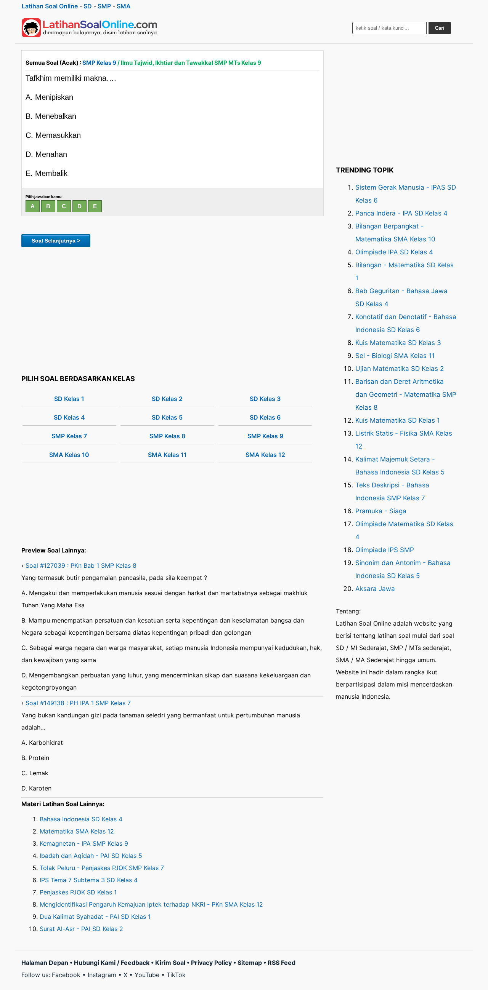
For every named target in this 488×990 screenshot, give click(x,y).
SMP (104, 6)
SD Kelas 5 (167, 417)
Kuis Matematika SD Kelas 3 (398, 342)
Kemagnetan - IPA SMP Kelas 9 (84, 843)
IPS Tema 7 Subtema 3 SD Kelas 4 (89, 880)
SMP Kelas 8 (167, 436)
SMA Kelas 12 (265, 454)
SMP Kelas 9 (99, 62)
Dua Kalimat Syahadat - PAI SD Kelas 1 (95, 916)
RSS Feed (281, 962)
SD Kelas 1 (69, 398)
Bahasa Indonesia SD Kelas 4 (81, 819)
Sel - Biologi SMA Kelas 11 (395, 355)
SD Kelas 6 (265, 417)
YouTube (147, 975)
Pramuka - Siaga (380, 511)
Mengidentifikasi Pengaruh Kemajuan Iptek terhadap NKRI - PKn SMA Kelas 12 (151, 904)
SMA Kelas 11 (167, 454)
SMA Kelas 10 (69, 454)
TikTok (176, 975)
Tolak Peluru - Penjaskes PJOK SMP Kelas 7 (102, 868)
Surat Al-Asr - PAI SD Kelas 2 (81, 929)
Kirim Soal (170, 962)
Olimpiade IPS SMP (384, 550)
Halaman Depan (44, 962)
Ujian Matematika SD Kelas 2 (399, 368)
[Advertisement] (172, 309)
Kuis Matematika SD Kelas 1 (397, 420)
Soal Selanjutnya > (56, 241)
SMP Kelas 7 (69, 436)
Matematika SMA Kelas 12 (77, 831)
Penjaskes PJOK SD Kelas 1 (78, 892)
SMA (124, 6)
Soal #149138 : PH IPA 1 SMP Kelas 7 (78, 703)
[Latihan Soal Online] (89, 27)
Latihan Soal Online (50, 6)
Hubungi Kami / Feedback (111, 962)
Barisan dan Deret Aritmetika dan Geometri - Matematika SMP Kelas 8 (405, 394)
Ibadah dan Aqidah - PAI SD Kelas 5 (91, 855)
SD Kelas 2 (167, 398)
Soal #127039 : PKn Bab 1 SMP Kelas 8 (81, 565)
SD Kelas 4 (69, 417)
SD (87, 6)
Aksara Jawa (375, 588)
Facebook (66, 975)
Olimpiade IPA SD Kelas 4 (394, 252)
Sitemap (250, 962)
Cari (440, 28)
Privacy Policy (211, 962)
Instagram (102, 975)
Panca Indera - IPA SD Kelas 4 (401, 213)
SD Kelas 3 (265, 398)
